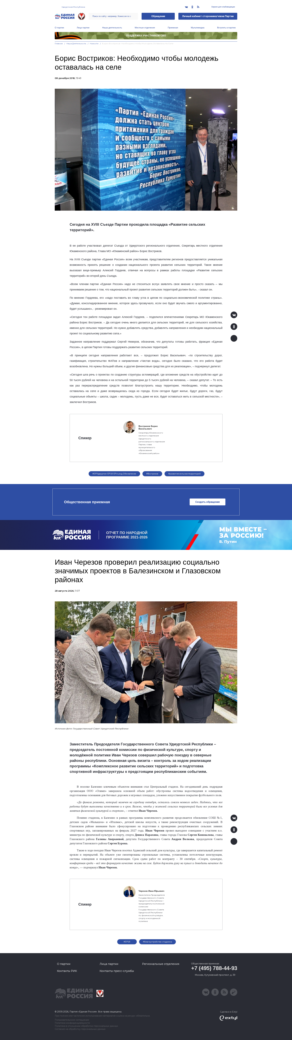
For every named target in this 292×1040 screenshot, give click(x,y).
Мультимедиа (197, 27)
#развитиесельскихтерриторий (184, 473)
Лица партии (83, 27)
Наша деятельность (112, 27)
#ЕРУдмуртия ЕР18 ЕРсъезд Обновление (114, 473)
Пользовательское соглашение (72, 1020)
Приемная (173, 27)
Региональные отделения (160, 964)
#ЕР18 (127, 941)
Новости (94, 43)
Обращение (158, 16)
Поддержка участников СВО (146, 35)
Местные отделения (145, 27)
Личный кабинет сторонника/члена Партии (208, 16)
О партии (59, 27)
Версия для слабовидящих (223, 7)
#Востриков (152, 473)
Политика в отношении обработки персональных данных (86, 1026)
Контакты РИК (67, 971)
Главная (59, 43)
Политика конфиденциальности (72, 1023)
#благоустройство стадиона (157, 941)
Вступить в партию (226, 27)
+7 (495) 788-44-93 (214, 968)
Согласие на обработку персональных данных (80, 1029)
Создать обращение (207, 501)
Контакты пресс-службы (117, 971)
